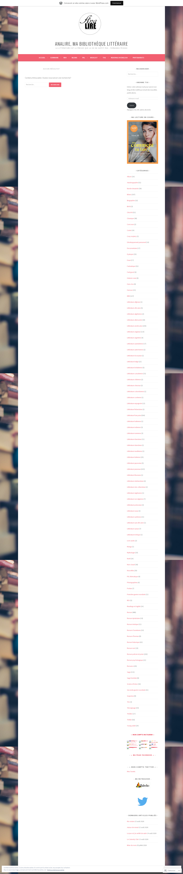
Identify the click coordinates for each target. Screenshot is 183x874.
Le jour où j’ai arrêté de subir (137, 833)
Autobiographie (132, 182)
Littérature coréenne (134, 397)
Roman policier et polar (135, 654)
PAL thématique (132, 576)
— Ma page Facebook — (142, 755)
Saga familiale (132, 678)
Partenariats (138, 57)
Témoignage (131, 708)
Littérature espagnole (134, 403)
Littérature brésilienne (134, 367)
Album (129, 176)
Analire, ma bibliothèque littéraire (91, 43)
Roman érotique (132, 624)
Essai (129, 260)
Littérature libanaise (134, 475)
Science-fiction (132, 684)
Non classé (131, 564)
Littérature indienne (134, 427)
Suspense (130, 696)
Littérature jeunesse (134, 469)
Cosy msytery (131, 236)
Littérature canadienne (135, 373)
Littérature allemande (134, 320)
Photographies (132, 582)
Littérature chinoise (133, 385)
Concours (130, 224)
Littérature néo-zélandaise (136, 487)
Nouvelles (130, 570)
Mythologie (131, 552)
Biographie (131, 200)
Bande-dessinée (132, 188)
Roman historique (133, 642)
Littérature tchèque (133, 535)
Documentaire (132, 248)
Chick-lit (130, 212)
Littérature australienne (135, 344)
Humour (130, 290)
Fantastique (131, 266)
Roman (129, 612)
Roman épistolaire (133, 618)
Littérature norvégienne (135, 499)
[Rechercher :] (37, 84)
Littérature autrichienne (135, 350)
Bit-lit (129, 206)
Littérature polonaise (134, 505)
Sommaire (54, 57)
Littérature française (134, 415)
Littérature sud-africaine (135, 523)
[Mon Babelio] (143, 788)
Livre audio (131, 541)
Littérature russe (132, 511)
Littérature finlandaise (134, 409)
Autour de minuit (133, 827)
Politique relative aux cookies (55, 870)
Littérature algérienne (134, 314)
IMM (128, 296)
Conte (129, 230)
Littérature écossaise (134, 356)
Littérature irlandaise (134, 439)
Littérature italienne (133, 457)
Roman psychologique (135, 660)
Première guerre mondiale (136, 594)
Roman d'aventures (134, 630)
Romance (130, 666)
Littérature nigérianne (134, 493)
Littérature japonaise (134, 463)
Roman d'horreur (133, 636)
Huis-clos (130, 284)
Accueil (42, 57)
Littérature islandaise (134, 445)
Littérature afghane (133, 302)
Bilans (74, 57)
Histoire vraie (131, 278)
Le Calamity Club (133, 839)
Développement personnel (136, 242)
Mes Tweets (131, 771)
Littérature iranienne (134, 433)
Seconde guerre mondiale (136, 690)
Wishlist (94, 57)
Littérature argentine (134, 338)
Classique (130, 218)
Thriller (129, 720)
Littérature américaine (134, 326)
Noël (128, 558)
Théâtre (129, 714)
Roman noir (131, 648)
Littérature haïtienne (134, 421)
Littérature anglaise (133, 332)
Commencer (116, 3)
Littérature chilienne (134, 379)
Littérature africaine (134, 308)
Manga (129, 547)
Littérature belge (132, 361)
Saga (128, 672)
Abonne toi (143, 82)
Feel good (130, 272)
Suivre (132, 105)
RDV (128, 600)
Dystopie (130, 254)
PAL (83, 57)
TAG (104, 57)
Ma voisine (130, 821)
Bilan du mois (132, 845)
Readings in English (119, 57)
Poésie (129, 588)
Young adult (131, 726)
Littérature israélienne (134, 451)
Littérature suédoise (134, 517)
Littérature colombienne (135, 391)
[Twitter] (142, 801)
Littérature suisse (133, 529)
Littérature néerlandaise (135, 481)
